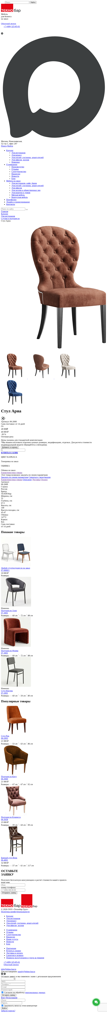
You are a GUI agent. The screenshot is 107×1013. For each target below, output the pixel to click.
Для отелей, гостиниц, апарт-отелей (27, 157)
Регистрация (11, 997)
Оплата (44, 480)
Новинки (15, 162)
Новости (15, 176)
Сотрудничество (18, 171)
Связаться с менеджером (39, 477)
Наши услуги (12, 939)
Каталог (9, 150)
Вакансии (15, 174)
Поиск (4, 146)
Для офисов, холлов (20, 160)
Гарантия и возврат (14, 955)
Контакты (10, 204)
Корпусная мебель (19, 197)
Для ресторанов (18, 153)
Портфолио (11, 200)
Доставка (36, 480)
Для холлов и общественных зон (25, 190)
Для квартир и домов (20, 192)
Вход (3, 997)
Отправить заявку (9, 893)
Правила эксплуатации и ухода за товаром (25, 958)
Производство (17, 167)
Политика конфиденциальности (15, 912)
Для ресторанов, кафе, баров (24, 183)
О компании (11, 164)
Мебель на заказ (13, 181)
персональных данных (35, 992)
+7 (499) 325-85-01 (12, 26)
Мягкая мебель (18, 195)
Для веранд (16, 155)
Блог (13, 178)
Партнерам (11, 948)
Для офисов (16, 188)
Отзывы (15, 169)
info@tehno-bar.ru (8, 969)
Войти (10, 146)
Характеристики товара (11, 472)
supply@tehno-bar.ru (26, 971)
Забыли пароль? (8, 1011)
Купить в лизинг (13, 951)
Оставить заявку (8, 995)
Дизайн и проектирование (18, 202)
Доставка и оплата (14, 953)
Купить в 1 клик (9, 453)
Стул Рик (5, 737)
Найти (33, 2)
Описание (27, 480)
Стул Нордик (7, 692)
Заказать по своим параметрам (14, 477)
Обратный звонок (8, 24)
